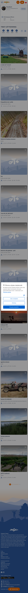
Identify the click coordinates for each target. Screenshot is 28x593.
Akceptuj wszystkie (14, 307)
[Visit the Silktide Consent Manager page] (24, 295)
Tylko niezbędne (14, 298)
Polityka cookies (7, 292)
